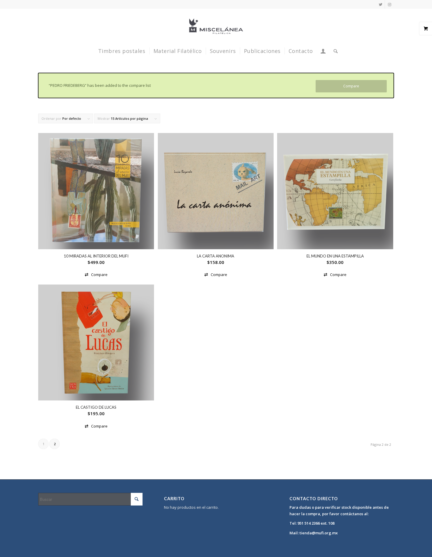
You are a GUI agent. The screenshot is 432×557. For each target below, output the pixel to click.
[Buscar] (334, 51)
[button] (96, 275)
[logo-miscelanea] (216, 26)
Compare (351, 86)
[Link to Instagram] (389, 4)
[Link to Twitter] (380, 4)
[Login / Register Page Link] (323, 51)
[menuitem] (121, 51)
